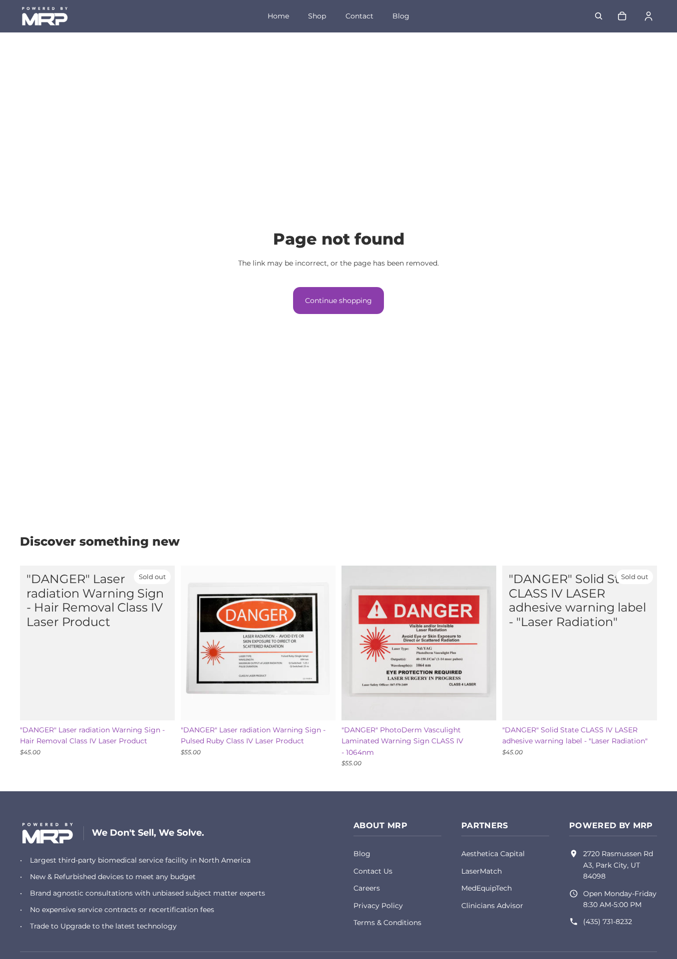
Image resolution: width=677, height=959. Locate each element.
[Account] (648, 15)
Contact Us (372, 871)
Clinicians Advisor (492, 905)
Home (278, 15)
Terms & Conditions (387, 922)
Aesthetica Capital (493, 853)
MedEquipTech (486, 888)
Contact (359, 15)
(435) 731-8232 (607, 921)
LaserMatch (481, 871)
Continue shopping (338, 300)
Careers (366, 888)
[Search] (598, 15)
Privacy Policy (378, 905)
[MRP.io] (47, 833)
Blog (400, 15)
